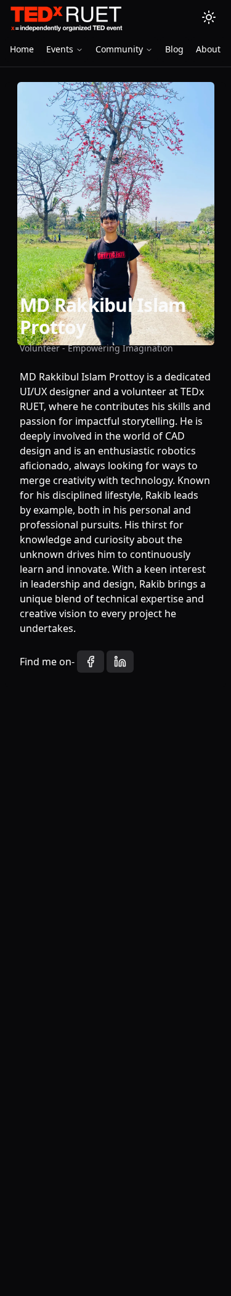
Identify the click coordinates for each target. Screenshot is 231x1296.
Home (22, 49)
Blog (174, 49)
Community (119, 49)
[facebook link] (90, 661)
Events (59, 49)
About (208, 49)
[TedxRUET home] (65, 18)
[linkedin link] (120, 661)
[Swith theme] (209, 17)
